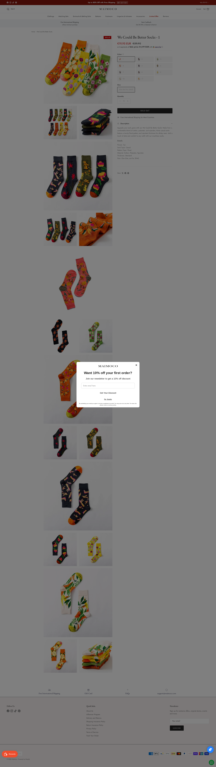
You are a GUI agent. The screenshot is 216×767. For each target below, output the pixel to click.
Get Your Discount (108, 393)
